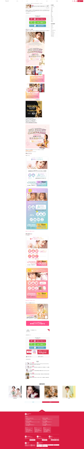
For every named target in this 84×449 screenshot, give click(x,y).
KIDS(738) (52, 26)
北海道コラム (52, 20)
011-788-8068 (44, 425)
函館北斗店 (28, 3)
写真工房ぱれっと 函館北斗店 (46, 429)
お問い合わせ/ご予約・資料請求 (81, 1)
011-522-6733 (27, 422)
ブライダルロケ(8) (52, 36)
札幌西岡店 (52, 11)
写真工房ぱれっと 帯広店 (37, 429)
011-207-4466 (27, 419)
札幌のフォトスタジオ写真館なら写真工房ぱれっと (41, 448)
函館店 (51, 15)
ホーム (26, 3)
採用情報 (76, 1)
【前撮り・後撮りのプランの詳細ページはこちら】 (30, 300)
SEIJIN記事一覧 (41, 356)
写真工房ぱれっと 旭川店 (28, 429)
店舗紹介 (74, 1)
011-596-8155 (44, 419)
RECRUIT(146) (52, 31)
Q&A (72, 1)
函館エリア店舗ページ (30, 356)
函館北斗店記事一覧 (28, 359)
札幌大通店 (52, 21)
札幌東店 (51, 10)
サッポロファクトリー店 (53, 6)
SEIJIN (29, 3)
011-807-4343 (44, 422)
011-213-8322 (27, 425)
